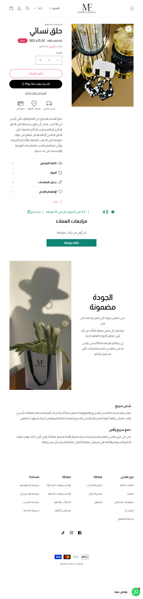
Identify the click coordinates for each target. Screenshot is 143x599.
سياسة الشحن (31, 502)
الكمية (59, 52)
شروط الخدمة (31, 510)
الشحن (52, 46)
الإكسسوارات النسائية (59, 485)
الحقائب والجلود (62, 502)
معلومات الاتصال (124, 502)
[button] (132, 8)
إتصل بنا (129, 510)
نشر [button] (55, 201)
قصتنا (131, 493)
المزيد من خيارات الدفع (36, 93)
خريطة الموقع (126, 518)
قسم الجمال (95, 493)
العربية (55, 8)
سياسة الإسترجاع (30, 493)
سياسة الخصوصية (29, 485)
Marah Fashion (67, 564)
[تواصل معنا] (135, 591)
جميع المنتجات (94, 485)
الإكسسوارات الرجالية (59, 493)
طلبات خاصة (127, 485)
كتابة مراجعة (71, 242)
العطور (98, 502)
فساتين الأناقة (63, 510)
